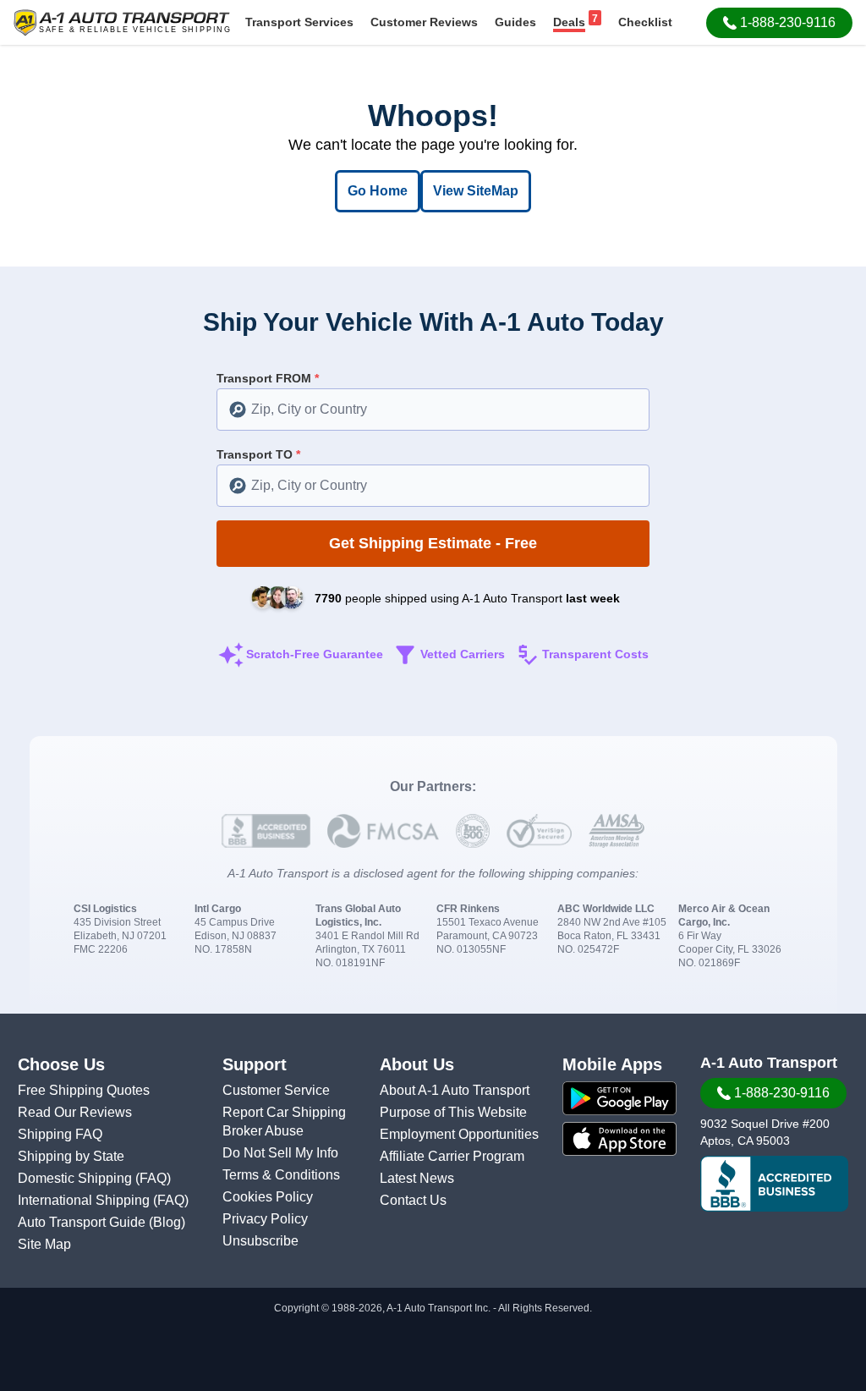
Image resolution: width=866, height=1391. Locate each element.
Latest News (417, 1178)
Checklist (645, 22)
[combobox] (433, 409)
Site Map (44, 1244)
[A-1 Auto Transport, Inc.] (122, 21)
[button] (779, 23)
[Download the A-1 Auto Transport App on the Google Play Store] (619, 1098)
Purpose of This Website (453, 1112)
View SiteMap (475, 191)
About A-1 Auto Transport (454, 1090)
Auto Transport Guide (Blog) (101, 1222)
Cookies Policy (267, 1197)
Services (299, 22)
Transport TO (258, 454)
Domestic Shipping (76, 1178)
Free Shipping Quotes (84, 1090)
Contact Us (413, 1200)
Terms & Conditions (281, 1175)
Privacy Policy (265, 1219)
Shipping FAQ (60, 1134)
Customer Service (276, 1090)
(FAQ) (153, 1178)
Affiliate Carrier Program (452, 1156)
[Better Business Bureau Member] (774, 1184)
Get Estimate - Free (433, 543)
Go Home (378, 191)
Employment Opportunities (459, 1134)
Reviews (424, 22)
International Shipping (85, 1200)
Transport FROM (267, 378)
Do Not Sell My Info (280, 1153)
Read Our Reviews (75, 1112)
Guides (515, 22)
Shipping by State (71, 1156)
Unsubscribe (260, 1241)
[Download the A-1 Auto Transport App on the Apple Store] (619, 1139)
